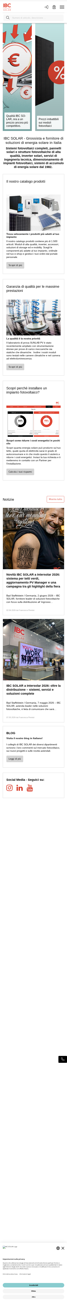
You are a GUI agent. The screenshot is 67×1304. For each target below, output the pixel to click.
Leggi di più (15, 759)
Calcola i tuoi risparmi (20, 472)
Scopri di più (15, 265)
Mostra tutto (55, 499)
